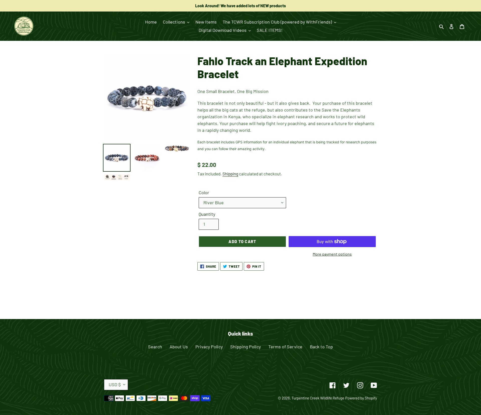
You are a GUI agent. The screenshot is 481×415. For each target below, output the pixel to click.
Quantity (207, 214)
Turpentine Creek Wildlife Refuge (318, 398)
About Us (179, 346)
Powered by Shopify (361, 398)
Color (204, 192)
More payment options (332, 254)
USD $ (115, 384)
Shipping (230, 173)
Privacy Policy (209, 346)
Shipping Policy (245, 346)
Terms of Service (285, 346)
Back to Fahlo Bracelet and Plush (244, 299)
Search (155, 346)
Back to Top (321, 346)
